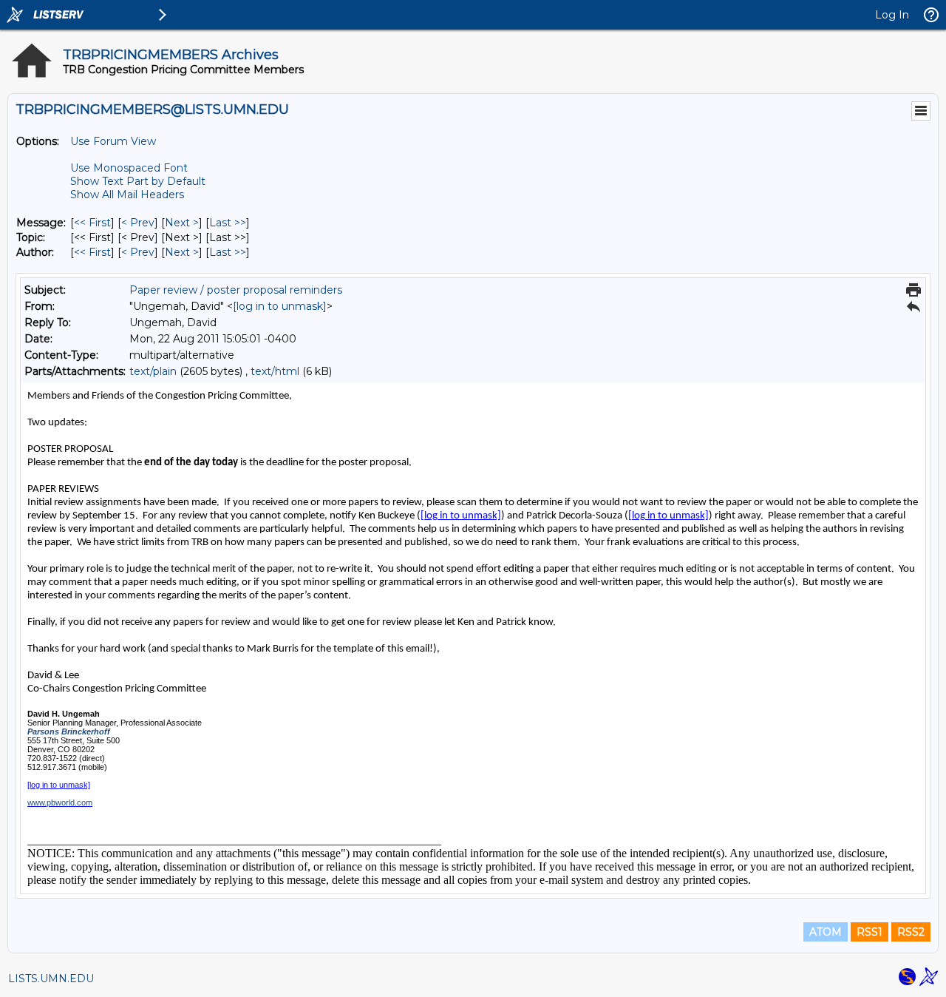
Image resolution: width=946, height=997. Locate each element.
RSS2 (911, 932)
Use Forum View (113, 141)
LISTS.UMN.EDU (51, 978)
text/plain (153, 371)
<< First (92, 222)
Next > (182, 222)
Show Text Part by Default (137, 181)
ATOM (825, 932)
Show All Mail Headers (127, 194)
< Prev (137, 222)
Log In (892, 14)
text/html (275, 371)
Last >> (227, 222)
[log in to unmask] (280, 306)
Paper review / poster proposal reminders (235, 290)
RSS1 (869, 932)
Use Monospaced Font (129, 168)
